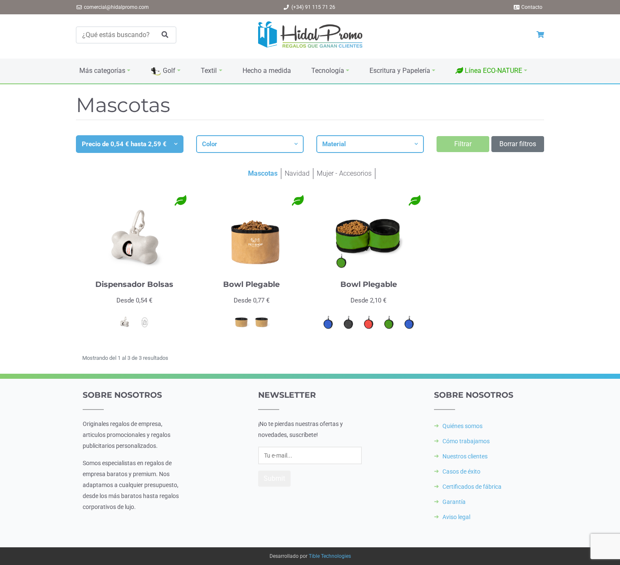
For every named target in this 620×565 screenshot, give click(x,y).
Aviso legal (456, 517)
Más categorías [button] (102, 71)
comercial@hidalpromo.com (116, 7)
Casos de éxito (461, 471)
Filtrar (463, 144)
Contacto (531, 7)
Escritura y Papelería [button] (399, 71)
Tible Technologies (330, 556)
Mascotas (263, 173)
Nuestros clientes (465, 456)
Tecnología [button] (327, 71)
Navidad (297, 173)
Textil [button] (209, 71)
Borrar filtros (517, 144)
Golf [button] (168, 71)
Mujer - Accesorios (344, 173)
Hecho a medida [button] (267, 71)
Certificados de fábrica (471, 486)
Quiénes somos (462, 426)
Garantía (454, 501)
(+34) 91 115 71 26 (313, 7)
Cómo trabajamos (466, 441)
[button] (491, 71)
